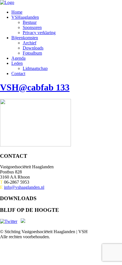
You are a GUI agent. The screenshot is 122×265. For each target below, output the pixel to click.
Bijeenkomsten (24, 37)
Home (16, 12)
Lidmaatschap (35, 68)
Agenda (18, 58)
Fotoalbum (32, 53)
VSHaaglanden (25, 17)
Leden (17, 63)
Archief (29, 42)
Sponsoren (32, 27)
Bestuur (30, 22)
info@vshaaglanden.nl (24, 187)
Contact (18, 73)
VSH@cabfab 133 (35, 87)
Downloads (33, 47)
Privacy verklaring (39, 32)
